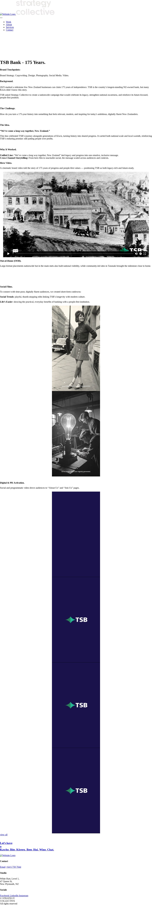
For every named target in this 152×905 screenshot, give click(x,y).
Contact (9, 30)
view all (3, 834)
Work (8, 22)
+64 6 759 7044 (13, 867)
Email (2, 867)
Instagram (23, 895)
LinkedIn (14, 895)
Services (10, 27)
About (9, 24)
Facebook (5, 895)
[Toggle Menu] (1, 17)
